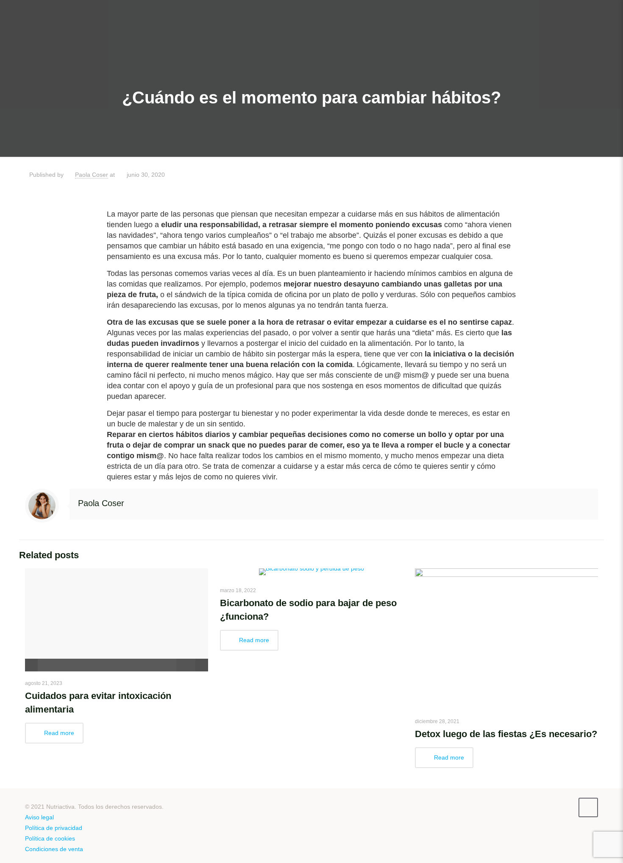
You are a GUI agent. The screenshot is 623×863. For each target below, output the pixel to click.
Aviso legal (39, 817)
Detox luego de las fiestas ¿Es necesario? (506, 734)
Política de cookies (50, 838)
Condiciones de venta (54, 849)
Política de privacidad (53, 827)
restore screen (201, 665)
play (116, 607)
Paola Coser (91, 174)
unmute (176, 665)
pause (31, 665)
